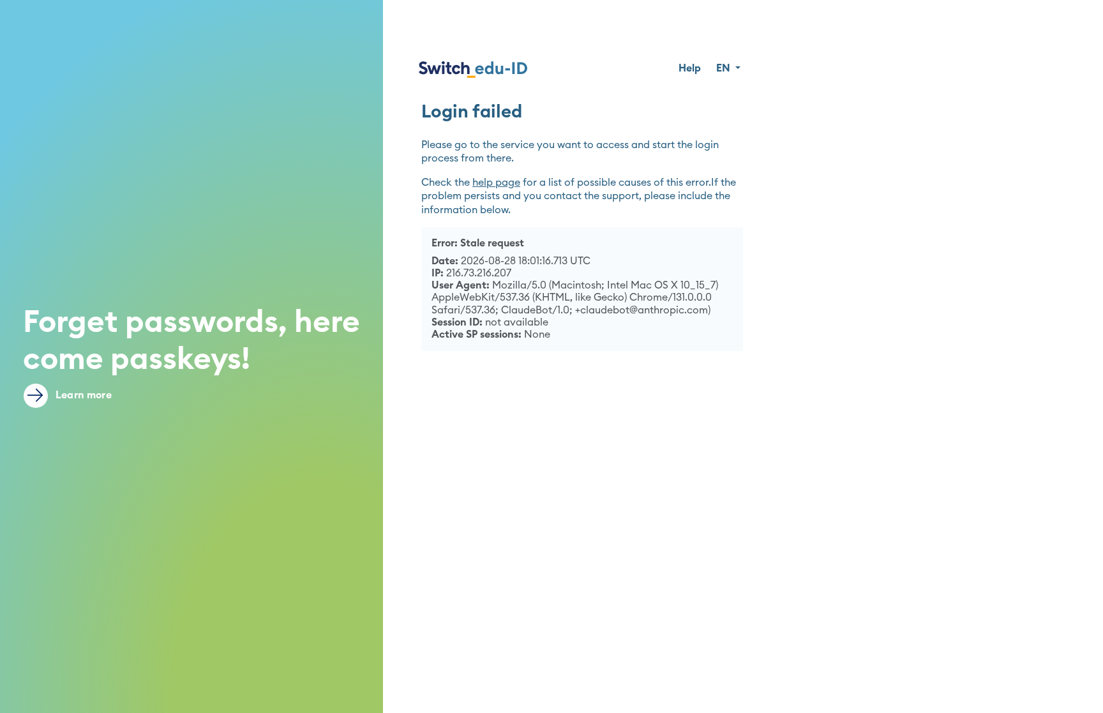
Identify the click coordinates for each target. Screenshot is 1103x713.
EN (724, 68)
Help (690, 68)
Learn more (82, 395)
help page (496, 182)
